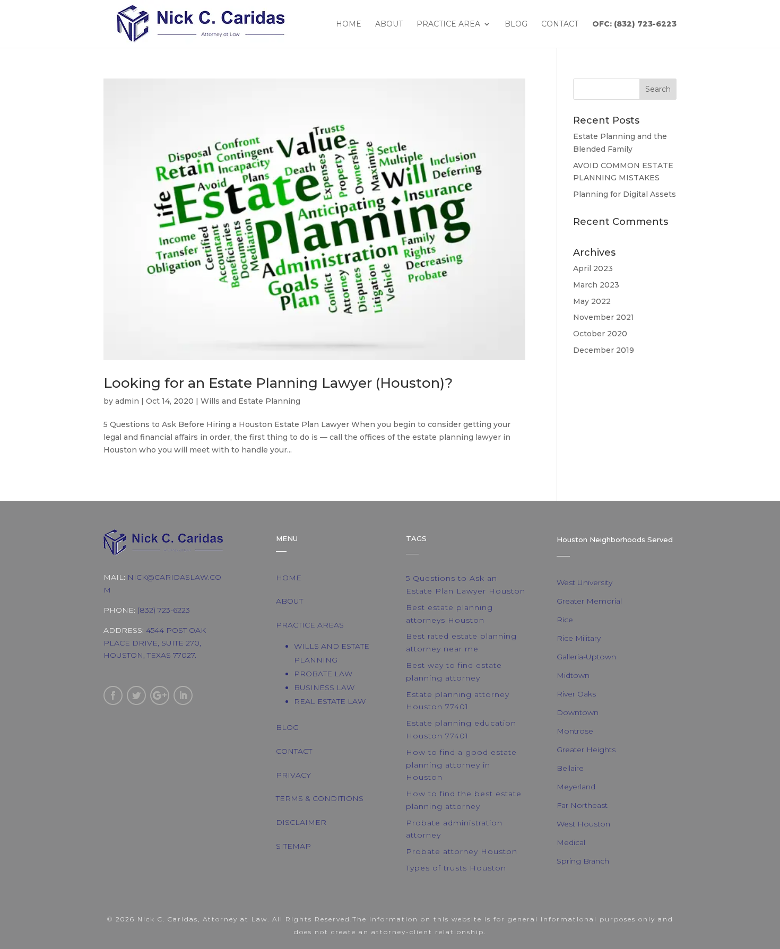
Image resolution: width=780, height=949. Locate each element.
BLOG (287, 727)
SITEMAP (293, 846)
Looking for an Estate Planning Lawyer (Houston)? (278, 383)
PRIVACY (293, 775)
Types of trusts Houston (456, 868)
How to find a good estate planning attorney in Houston (461, 764)
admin (127, 401)
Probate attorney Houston (461, 851)
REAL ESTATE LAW (330, 701)
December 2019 (603, 350)
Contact (559, 24)
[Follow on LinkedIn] (183, 695)
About (389, 24)
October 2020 (600, 333)
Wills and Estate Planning (250, 401)
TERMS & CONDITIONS (319, 798)
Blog (516, 24)
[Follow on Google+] (159, 695)
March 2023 (596, 285)
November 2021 (603, 317)
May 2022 (592, 301)
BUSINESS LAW (324, 687)
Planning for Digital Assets (624, 194)
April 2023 (593, 268)
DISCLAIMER (301, 822)
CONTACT (294, 751)
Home (348, 24)
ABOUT (289, 601)
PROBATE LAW (323, 673)
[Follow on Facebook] (113, 695)
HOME (288, 577)
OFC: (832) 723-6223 (634, 24)
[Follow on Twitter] (136, 695)
